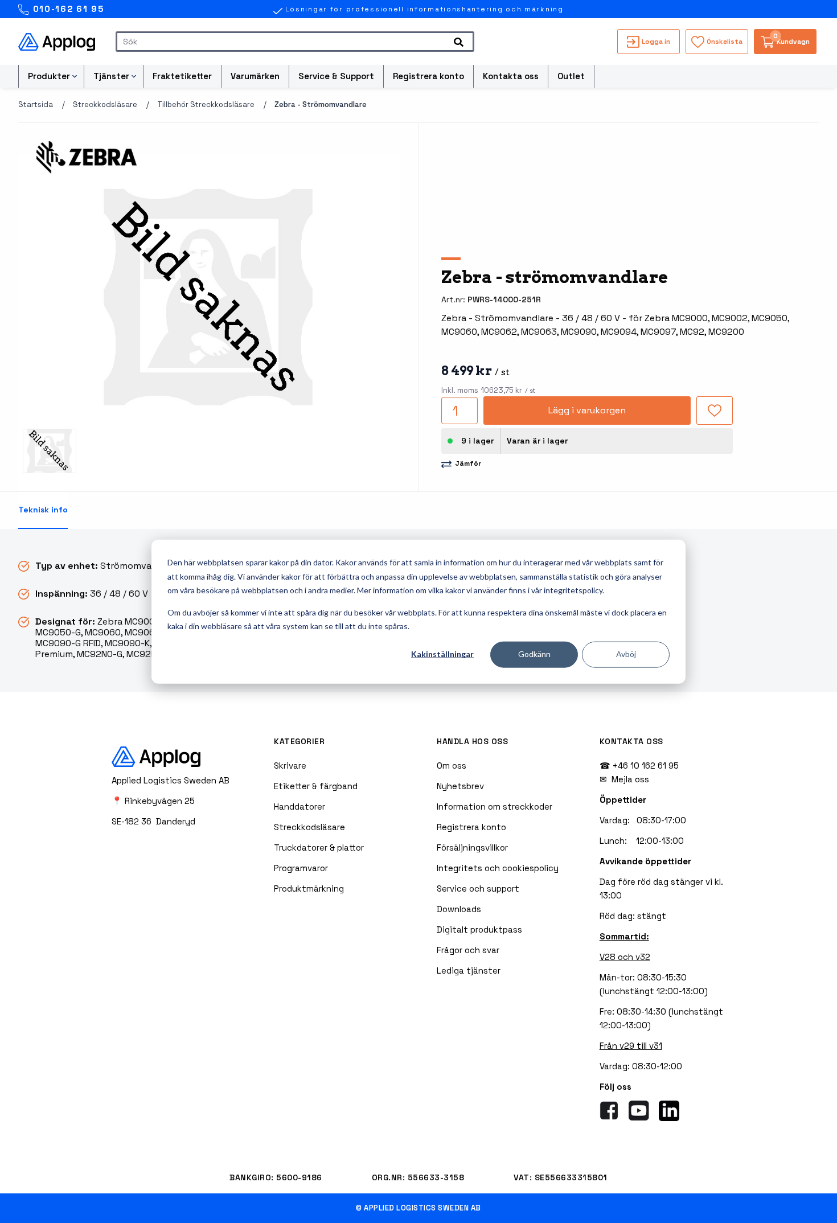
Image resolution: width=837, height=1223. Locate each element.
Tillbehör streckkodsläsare (206, 104)
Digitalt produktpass (479, 929)
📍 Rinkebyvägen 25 (153, 800)
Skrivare (290, 765)
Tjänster (111, 76)
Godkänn (534, 654)
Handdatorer (299, 806)
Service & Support (336, 76)
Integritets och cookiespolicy (498, 868)
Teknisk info (43, 509)
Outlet (571, 76)
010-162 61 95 (67, 8)
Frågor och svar (468, 950)
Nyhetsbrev (460, 786)
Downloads (459, 909)
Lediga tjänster (468, 970)
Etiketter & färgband (316, 786)
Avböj (626, 654)
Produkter (49, 76)
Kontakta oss (511, 76)
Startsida (35, 104)
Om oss (451, 765)
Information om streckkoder (494, 806)
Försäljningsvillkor (472, 847)
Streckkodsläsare (105, 104)
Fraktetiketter (182, 76)
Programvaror (301, 868)
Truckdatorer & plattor (319, 847)
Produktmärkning (309, 888)
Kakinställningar (442, 654)
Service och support (478, 888)
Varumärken (255, 76)
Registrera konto (428, 76)
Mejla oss (630, 779)
